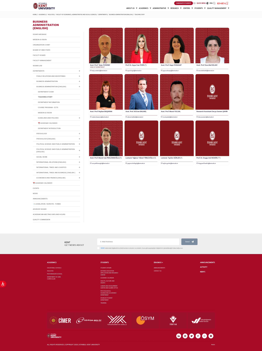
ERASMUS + (158, 262)
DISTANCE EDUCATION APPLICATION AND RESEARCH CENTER (109, 273)
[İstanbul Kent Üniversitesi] (44, 6)
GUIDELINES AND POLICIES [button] (48, 118)
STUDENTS (198, 8)
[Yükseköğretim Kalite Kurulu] (201, 320)
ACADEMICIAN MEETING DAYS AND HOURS (49, 214)
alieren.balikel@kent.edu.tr (135, 117)
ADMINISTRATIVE (160, 8)
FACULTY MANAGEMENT (42, 60)
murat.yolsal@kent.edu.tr (170, 117)
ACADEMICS (144, 8)
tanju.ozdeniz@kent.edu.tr (99, 70)
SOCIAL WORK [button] (41, 157)
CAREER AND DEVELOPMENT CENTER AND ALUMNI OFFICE (109, 287)
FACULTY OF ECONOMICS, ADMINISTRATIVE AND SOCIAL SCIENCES (76, 14)
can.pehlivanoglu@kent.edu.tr (101, 163)
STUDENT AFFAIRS (106, 268)
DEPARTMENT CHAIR (46, 92)
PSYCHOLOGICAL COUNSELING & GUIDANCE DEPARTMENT (108, 293)
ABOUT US (130, 8)
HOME (35, 14)
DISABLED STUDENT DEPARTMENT (106, 299)
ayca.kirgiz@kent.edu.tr (134, 70)
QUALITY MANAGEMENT (217, 8)
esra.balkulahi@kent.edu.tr (206, 70)
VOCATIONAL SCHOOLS (54, 268)
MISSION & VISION (40, 39)
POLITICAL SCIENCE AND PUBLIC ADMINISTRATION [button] (55, 144)
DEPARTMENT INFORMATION (49, 102)
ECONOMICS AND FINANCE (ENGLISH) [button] (50, 178)
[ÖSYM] (145, 320)
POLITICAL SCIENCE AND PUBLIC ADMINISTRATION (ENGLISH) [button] (55, 150)
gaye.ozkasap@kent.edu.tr (171, 70)
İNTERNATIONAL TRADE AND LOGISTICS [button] (51, 167)
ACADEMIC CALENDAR (107, 278)
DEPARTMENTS (102, 14)
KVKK (102, 248)
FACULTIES (51, 14)
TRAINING (103, 303)
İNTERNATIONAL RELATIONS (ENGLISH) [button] (51, 162)
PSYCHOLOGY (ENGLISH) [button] (45, 139)
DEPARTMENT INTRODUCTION (49, 128)
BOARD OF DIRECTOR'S (41, 50)
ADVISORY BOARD (39, 209)
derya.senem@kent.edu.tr (206, 117)
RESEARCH (175, 8)
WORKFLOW (37, 66)
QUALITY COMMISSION (41, 220)
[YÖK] (117, 320)
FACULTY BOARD (39, 55)
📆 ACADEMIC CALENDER (47, 123)
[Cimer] (61, 320)
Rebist (213, 344)
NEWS (35, 193)
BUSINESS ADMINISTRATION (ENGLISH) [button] (51, 86)
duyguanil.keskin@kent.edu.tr (207, 163)
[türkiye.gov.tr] (89, 320)
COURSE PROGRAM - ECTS (48, 107)
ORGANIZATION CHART (41, 45)
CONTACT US (157, 271)
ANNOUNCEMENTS (40, 199)
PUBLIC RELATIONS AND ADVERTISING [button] (50, 76)
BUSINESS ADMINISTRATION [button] (47, 81)
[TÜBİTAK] (173, 320)
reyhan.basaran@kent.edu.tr (100, 117)
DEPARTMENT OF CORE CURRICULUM (54, 278)
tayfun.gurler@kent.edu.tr (170, 163)
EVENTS (36, 188)
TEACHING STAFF (139, 14)
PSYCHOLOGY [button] (41, 133)
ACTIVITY (203, 267)
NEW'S (202, 272)
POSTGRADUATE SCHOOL (54, 274)
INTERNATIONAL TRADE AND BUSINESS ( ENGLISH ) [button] (55, 173)
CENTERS (186, 8)
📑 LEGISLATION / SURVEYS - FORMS (47, 204)
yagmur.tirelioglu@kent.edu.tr (136, 163)
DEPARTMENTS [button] (38, 71)
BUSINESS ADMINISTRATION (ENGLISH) (120, 14)
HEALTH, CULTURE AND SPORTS (107, 282)
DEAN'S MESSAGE (40, 34)
